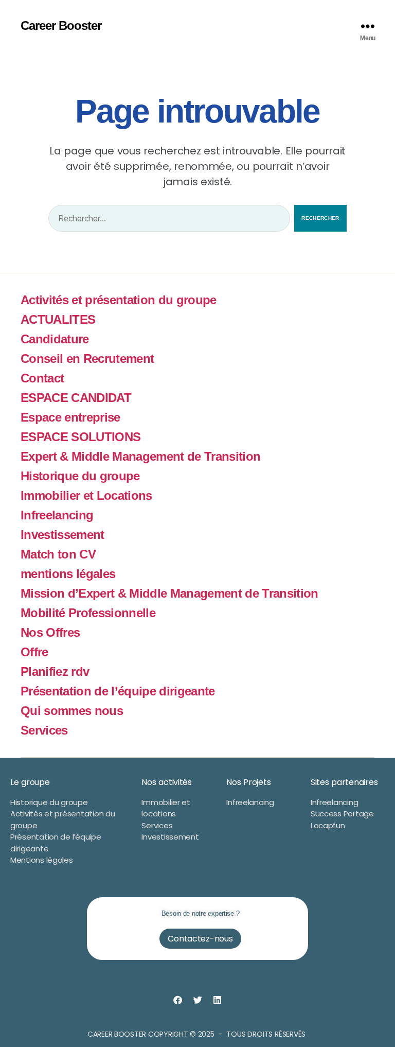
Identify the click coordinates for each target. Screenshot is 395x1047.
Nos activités (166, 782)
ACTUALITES (58, 319)
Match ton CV (58, 554)
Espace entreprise (70, 417)
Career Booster (61, 26)
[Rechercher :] (167, 220)
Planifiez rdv (55, 671)
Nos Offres (50, 632)
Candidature (55, 339)
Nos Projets (248, 782)
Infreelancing (57, 515)
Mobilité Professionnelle (88, 613)
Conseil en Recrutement (87, 358)
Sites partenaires (344, 782)
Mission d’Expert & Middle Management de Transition (169, 593)
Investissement (62, 535)
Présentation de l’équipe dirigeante (118, 691)
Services (44, 730)
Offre (34, 652)
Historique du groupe (80, 476)
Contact (42, 378)
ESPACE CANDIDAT (76, 398)
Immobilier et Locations (86, 495)
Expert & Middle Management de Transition (140, 456)
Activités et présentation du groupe (119, 300)
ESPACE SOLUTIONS (80, 437)
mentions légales (68, 574)
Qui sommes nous (72, 711)
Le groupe (30, 782)
